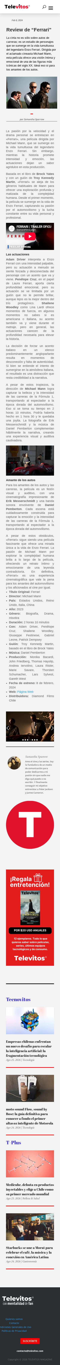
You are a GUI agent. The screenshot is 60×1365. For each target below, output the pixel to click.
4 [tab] (30, 740)
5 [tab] (32, 740)
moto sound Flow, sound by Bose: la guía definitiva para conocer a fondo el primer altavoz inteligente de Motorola (29, 1116)
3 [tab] (27, 740)
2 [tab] (25, 740)
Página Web (25, 691)
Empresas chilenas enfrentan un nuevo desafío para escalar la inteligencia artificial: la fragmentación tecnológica (29, 1048)
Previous (7, 728)
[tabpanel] (30, 726)
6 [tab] (35, 740)
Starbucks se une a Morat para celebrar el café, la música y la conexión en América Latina (29, 1252)
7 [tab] (37, 740)
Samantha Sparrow (34, 119)
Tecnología (28, 1060)
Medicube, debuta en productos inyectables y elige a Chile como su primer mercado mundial (30, 1189)
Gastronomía (29, 1261)
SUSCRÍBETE (30, 1341)
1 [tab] (23, 740)
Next (52, 728)
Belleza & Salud (31, 1198)
